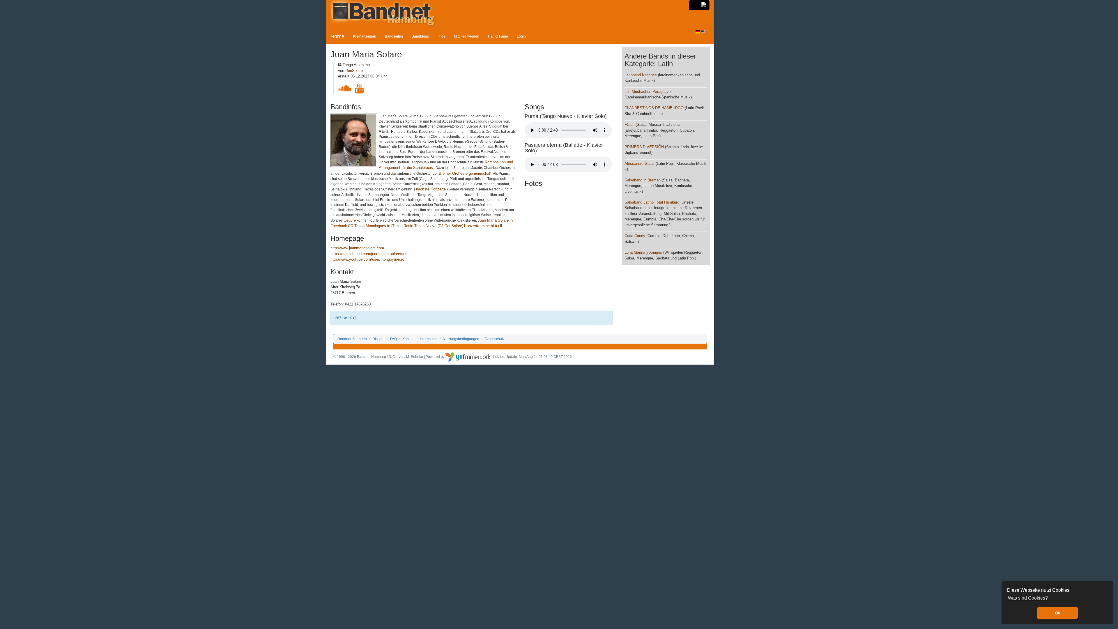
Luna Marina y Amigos (643, 252)
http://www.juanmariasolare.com (357, 248)
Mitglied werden (466, 36)
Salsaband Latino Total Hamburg (652, 202)
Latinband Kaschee (641, 75)
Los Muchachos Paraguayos (649, 91)
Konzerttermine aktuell (483, 226)
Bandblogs (420, 36)
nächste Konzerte (431, 189)
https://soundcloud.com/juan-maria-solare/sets (369, 254)
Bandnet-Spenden (352, 339)
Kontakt (408, 339)
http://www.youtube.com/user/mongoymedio (367, 259)
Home (337, 36)
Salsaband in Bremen (643, 180)
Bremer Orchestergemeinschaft (465, 173)
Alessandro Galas (639, 163)
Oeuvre (350, 220)
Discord (378, 339)
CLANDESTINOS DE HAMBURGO (654, 108)
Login (521, 36)
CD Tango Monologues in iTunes (375, 226)
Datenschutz (495, 339)
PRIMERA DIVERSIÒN (644, 147)
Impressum (428, 339)
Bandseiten (394, 36)
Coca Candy (635, 236)
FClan (629, 124)
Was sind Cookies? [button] (1028, 598)
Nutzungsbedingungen (461, 339)
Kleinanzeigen (364, 36)
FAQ (393, 339)
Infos (441, 36)
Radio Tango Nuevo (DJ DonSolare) (433, 226)
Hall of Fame (498, 36)
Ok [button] (1057, 613)
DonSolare (354, 70)
